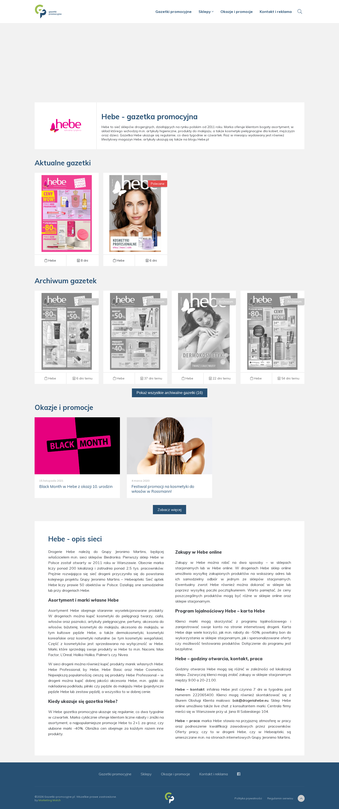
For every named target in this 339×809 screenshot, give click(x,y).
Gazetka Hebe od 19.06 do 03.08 (204, 337)
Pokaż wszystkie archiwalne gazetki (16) (170, 393)
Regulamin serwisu (280, 798)
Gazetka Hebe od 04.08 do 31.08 (135, 219)
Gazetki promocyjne (173, 11)
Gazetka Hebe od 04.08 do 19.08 (67, 337)
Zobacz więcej (169, 509)
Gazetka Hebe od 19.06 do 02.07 (272, 337)
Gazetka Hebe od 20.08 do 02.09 (67, 219)
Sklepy (205, 11)
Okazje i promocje (236, 11)
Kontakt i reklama (276, 11)
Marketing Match (50, 800)
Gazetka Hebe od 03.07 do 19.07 (135, 337)
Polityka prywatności (248, 798)
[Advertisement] (169, 64)
